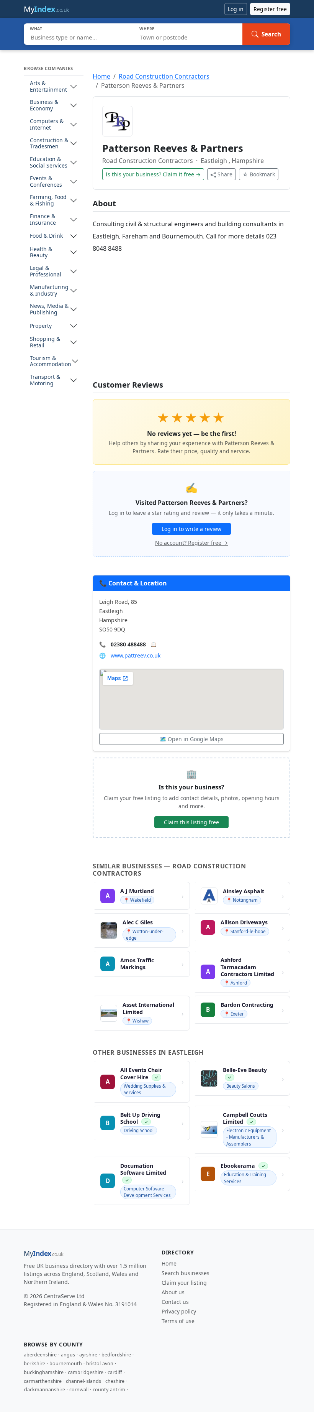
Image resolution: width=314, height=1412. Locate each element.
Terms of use (178, 1321)
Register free (270, 9)
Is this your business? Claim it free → (153, 174)
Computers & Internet (47, 124)
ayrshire (88, 1354)
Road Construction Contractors (164, 76)
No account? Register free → (191, 542)
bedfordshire (116, 1354)
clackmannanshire (44, 1389)
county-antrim (109, 1389)
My (46, 9)
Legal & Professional (45, 271)
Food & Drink (46, 236)
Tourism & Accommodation (50, 361)
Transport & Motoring (45, 380)
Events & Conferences (46, 181)
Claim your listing (184, 1282)
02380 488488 (128, 644)
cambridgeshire (85, 1372)
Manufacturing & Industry (49, 290)
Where (147, 28)
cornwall (78, 1389)
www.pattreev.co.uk (135, 655)
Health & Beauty (41, 252)
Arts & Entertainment (48, 86)
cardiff (115, 1372)
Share (225, 174)
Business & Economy (44, 105)
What (36, 28)
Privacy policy (179, 1311)
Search (271, 34)
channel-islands (83, 1381)
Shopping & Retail (45, 342)
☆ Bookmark (258, 174)
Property (41, 326)
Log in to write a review (191, 529)
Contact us (175, 1301)
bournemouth (65, 1363)
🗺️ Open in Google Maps (192, 739)
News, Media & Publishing (49, 309)
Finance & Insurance (43, 219)
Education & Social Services (48, 162)
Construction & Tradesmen (49, 143)
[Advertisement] (191, 317)
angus (68, 1354)
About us (173, 1292)
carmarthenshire (43, 1381)
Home (101, 76)
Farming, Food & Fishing (48, 200)
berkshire (34, 1363)
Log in (236, 9)
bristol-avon (99, 1363)
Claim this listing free (191, 822)
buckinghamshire (44, 1372)
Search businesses (185, 1273)
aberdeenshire (40, 1354)
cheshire (114, 1381)
